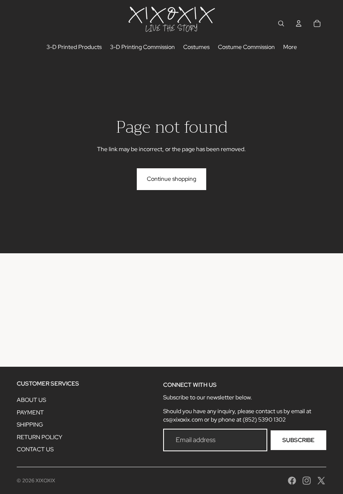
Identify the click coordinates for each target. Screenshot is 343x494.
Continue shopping (171, 179)
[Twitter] (321, 481)
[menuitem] (290, 47)
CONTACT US (35, 449)
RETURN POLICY (39, 437)
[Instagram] (307, 481)
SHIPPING (30, 424)
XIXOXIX (45, 480)
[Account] (298, 23)
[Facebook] (292, 481)
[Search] (281, 23)
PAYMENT (30, 412)
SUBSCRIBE (298, 440)
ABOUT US (31, 400)
